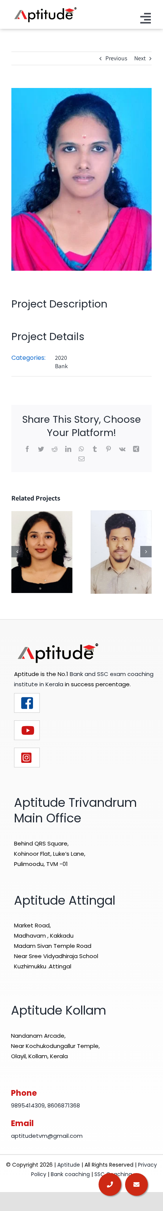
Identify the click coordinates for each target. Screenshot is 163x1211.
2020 (61, 358)
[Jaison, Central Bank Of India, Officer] (121, 551)
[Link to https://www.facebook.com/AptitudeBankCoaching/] (27, 703)
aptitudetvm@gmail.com (47, 1136)
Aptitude (69, 1165)
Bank (61, 366)
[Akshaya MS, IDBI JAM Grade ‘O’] (41, 551)
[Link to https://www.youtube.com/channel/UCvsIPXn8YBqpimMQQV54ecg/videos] (27, 730)
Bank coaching (70, 1174)
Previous (116, 58)
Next (140, 58)
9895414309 (28, 1105)
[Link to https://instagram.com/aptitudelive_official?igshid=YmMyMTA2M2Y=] (27, 757)
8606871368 (63, 1105)
